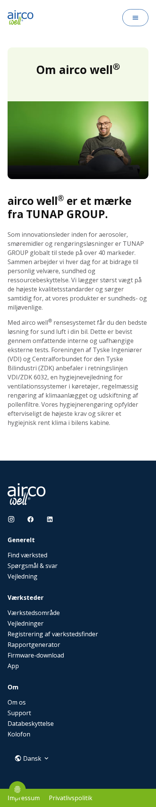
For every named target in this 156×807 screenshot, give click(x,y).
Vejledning (22, 576)
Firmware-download (36, 655)
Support (19, 713)
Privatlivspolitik (70, 798)
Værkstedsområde (34, 613)
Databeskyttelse (31, 723)
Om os (17, 702)
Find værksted (27, 555)
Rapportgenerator (34, 644)
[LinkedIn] (49, 519)
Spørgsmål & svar (33, 566)
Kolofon (19, 734)
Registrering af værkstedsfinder (53, 634)
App (13, 666)
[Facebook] (30, 519)
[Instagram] (11, 519)
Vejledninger (26, 623)
